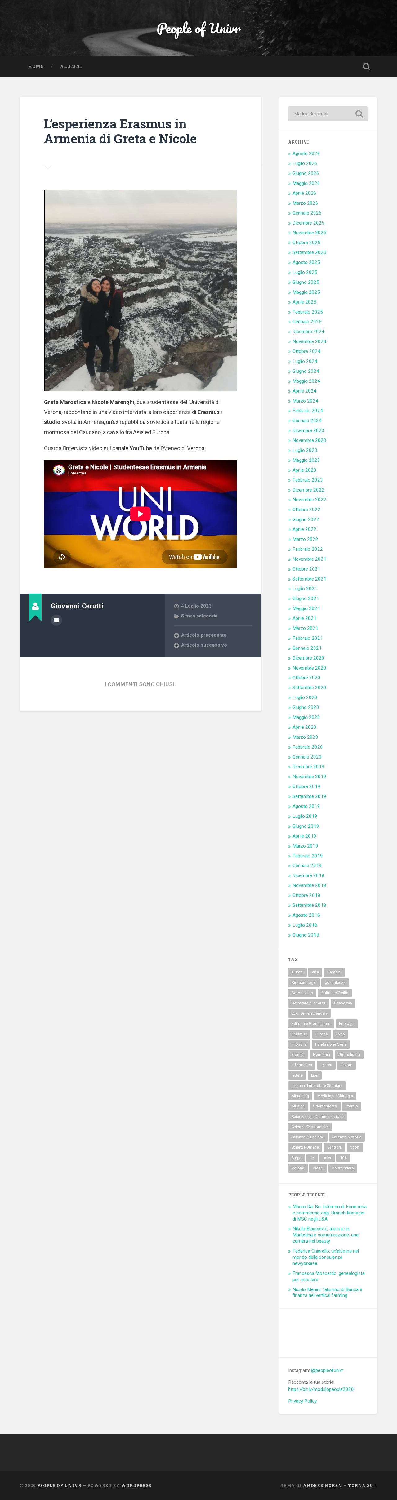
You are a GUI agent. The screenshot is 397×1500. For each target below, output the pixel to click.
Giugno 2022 (305, 519)
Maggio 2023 (306, 460)
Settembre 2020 (309, 687)
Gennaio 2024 (307, 420)
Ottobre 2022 (306, 509)
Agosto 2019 (306, 806)
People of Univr (199, 28)
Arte (315, 972)
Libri (314, 1075)
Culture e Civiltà (334, 993)
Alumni (71, 66)
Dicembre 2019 (308, 766)
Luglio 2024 (304, 361)
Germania (321, 1055)
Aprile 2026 (304, 193)
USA (343, 1158)
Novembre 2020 (309, 668)
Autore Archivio (56, 620)
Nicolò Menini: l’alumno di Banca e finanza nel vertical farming (327, 1292)
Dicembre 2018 (308, 875)
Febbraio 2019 (307, 856)
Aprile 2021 (304, 618)
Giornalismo (349, 1055)
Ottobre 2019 (306, 786)
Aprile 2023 (304, 470)
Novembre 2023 (309, 440)
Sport (354, 1147)
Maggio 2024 (306, 381)
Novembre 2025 (309, 232)
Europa (321, 1034)
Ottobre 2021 (306, 569)
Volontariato (343, 1168)
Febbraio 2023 (307, 480)
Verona (298, 1168)
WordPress (136, 1485)
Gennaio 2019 (307, 865)
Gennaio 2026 (307, 213)
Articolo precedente (203, 635)
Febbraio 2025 (307, 312)
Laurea (326, 1065)
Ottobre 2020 (306, 677)
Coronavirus (302, 993)
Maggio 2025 (306, 292)
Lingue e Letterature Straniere (317, 1086)
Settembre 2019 (309, 796)
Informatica (302, 1065)
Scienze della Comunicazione (318, 1117)
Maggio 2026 (306, 183)
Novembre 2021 (309, 559)
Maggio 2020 (306, 717)
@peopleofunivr (327, 1370)
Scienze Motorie (346, 1137)
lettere (297, 1075)
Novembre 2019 (309, 776)
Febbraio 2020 (307, 747)
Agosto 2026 (306, 153)
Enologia (347, 1024)
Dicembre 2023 (308, 430)
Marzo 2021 (305, 628)
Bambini (334, 972)
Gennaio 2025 (307, 321)
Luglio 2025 (304, 272)
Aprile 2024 (304, 391)
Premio (352, 1106)
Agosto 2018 (306, 915)
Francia (298, 1055)
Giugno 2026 (305, 173)
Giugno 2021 (305, 598)
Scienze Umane (305, 1147)
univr (327, 1158)
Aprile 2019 (304, 836)
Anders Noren (322, 1485)
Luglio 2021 (304, 588)
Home (35, 66)
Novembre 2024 (309, 341)
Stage (296, 1158)
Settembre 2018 (309, 905)
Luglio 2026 (304, 163)
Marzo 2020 (305, 737)
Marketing (300, 1096)
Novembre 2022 (309, 499)
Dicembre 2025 (308, 223)
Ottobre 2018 (306, 895)
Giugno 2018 (305, 935)
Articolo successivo (204, 645)
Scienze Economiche (310, 1127)
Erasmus (299, 1034)
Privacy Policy (302, 1401)
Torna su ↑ (362, 1485)
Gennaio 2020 (307, 757)
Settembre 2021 (309, 579)
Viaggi (318, 1168)
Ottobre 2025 (306, 242)
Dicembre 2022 (308, 490)
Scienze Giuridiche (308, 1137)
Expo (340, 1034)
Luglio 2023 (304, 450)
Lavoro (347, 1065)
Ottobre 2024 (306, 351)
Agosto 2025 (306, 262)
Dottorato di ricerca (309, 1003)
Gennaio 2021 (307, 648)
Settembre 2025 (309, 252)
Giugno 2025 (305, 282)
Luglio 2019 (304, 816)
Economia (343, 1003)
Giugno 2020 (305, 707)
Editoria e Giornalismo (311, 1024)
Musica (298, 1106)
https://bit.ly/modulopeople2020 (321, 1389)
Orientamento (325, 1106)
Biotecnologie (304, 983)
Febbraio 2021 (307, 638)
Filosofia (299, 1044)
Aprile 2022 (304, 529)
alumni (297, 972)
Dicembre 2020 (308, 658)
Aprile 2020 (304, 727)
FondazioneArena (330, 1044)
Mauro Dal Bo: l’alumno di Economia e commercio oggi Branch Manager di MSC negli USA (329, 1213)
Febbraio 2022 (307, 549)
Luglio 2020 (304, 697)
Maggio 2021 (306, 608)
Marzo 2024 (305, 401)
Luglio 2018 (304, 925)
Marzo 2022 (305, 539)
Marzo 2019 (305, 846)
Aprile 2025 (304, 302)
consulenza (335, 983)
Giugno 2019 (305, 826)
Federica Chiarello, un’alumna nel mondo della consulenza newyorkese (325, 1257)
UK (312, 1158)
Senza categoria (199, 616)
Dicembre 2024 (308, 331)
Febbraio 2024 (307, 410)
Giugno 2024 (305, 371)
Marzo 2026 (305, 203)
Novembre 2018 (309, 885)
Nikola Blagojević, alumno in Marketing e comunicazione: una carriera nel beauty (325, 1235)
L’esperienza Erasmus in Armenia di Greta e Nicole (120, 131)
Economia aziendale (310, 1013)
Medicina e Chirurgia (335, 1096)
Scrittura (334, 1147)
